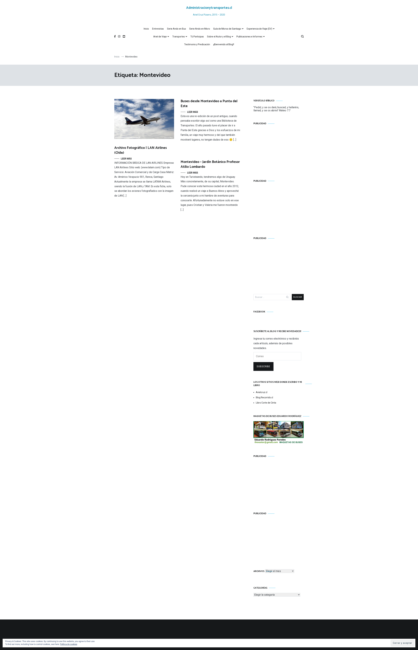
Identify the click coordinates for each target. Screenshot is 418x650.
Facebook (259, 312)
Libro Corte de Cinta (266, 402)
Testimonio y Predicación (197, 44)
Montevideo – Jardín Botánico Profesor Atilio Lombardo (210, 164)
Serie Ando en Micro (199, 28)
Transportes (178, 36)
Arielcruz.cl (261, 392)
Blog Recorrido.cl (264, 397)
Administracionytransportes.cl (209, 8)
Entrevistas (158, 28)
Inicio (146, 28)
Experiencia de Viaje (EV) (259, 28)
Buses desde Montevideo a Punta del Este (209, 103)
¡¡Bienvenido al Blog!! (223, 44)
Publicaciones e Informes (249, 36)
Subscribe (263, 366)
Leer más (126, 158)
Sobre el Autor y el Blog (219, 36)
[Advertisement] (278, 149)
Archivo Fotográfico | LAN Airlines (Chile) (140, 150)
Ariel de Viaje (160, 36)
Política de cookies (68, 644)
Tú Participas (197, 36)
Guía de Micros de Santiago (227, 28)
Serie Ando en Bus (176, 28)
